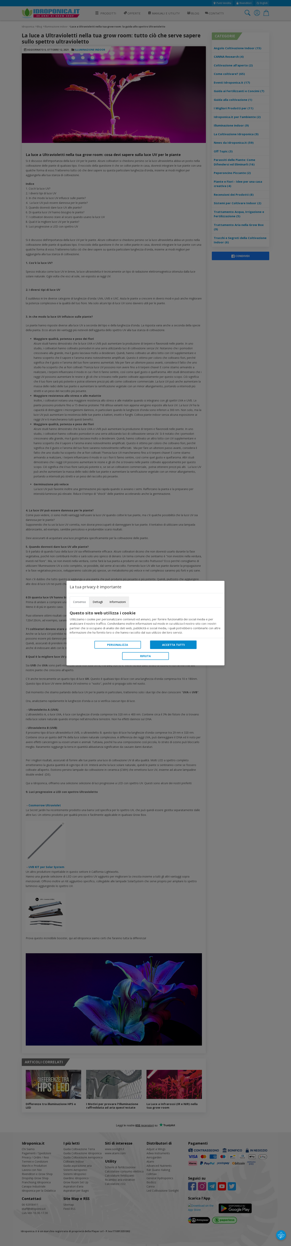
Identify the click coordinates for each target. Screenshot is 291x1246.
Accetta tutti (173, 645)
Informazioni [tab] (117, 602)
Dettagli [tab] (98, 602)
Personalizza (117, 645)
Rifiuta (145, 656)
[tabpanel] (145, 623)
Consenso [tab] (79, 602)
